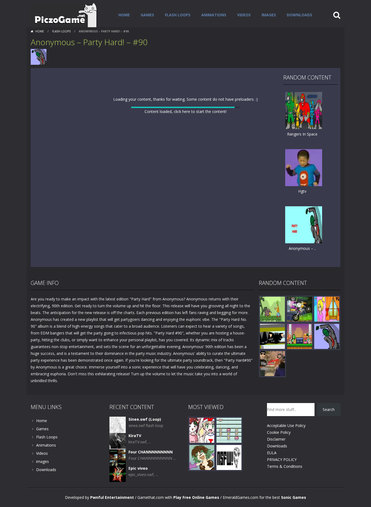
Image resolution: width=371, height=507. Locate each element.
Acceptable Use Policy (286, 439)
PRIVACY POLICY (282, 473)
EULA (271, 466)
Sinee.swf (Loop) (144, 432)
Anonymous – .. (302, 248)
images (269, 14)
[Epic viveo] (117, 487)
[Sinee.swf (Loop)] (117, 438)
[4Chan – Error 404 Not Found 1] (229, 470)
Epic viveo (138, 481)
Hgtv (302, 191)
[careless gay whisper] (272, 376)
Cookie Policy (279, 445)
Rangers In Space (302, 134)
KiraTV (134, 449)
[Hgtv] (304, 167)
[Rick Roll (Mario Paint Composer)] (229, 443)
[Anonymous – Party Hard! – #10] (327, 349)
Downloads (299, 14)
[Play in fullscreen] (185, 274)
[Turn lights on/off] (176, 274)
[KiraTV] (117, 454)
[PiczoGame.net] (64, 14)
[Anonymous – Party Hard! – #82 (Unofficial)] (304, 224)
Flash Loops (177, 14)
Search (329, 423)
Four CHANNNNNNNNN (150, 465)
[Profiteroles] (202, 470)
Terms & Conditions (284, 480)
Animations (213, 14)
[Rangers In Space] (304, 110)
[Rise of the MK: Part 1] (300, 349)
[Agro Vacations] (272, 322)
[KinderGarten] (327, 322)
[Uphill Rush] (300, 322)
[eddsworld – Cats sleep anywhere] (272, 349)
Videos (244, 14)
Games (147, 14)
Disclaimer (276, 452)
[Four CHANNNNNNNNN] (117, 470)
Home (124, 14)
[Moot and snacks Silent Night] (202, 443)
